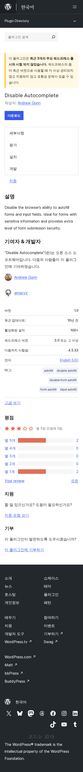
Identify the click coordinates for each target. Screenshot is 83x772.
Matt (11, 665)
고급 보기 (13, 402)
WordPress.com (20, 657)
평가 (13, 145)
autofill (48, 370)
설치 (13, 157)
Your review (14, 480)
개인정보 (12, 602)
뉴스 (8, 586)
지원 (13, 180)
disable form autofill (63, 380)
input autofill (68, 389)
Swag (51, 641)
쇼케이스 (51, 578)
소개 (8, 578)
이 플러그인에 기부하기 (24, 549)
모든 (74, 480)
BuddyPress (17, 681)
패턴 (47, 602)
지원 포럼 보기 (17, 515)
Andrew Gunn (29, 103)
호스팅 (10, 594)
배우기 (10, 617)
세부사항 (16, 133)
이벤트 (49, 625)
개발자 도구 (14, 633)
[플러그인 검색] (53, 37)
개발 (13, 168)
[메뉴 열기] (75, 7)
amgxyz (21, 293)
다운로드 (14, 115)
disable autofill (67, 370)
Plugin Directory (17, 21)
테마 (47, 586)
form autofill (48, 389)
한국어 (21, 702)
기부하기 (53, 633)
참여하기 (51, 617)
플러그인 (51, 594)
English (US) (69, 360)
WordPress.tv (18, 641)
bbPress (14, 673)
